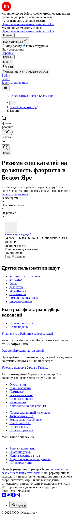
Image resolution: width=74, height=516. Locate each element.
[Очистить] (7, 132)
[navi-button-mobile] (5, 87)
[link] (8, 66)
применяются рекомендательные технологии (35, 471)
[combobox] (20, 123)
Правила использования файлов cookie (28, 31)
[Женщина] (11, 227)
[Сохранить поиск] (5, 147)
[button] (6, 75)
